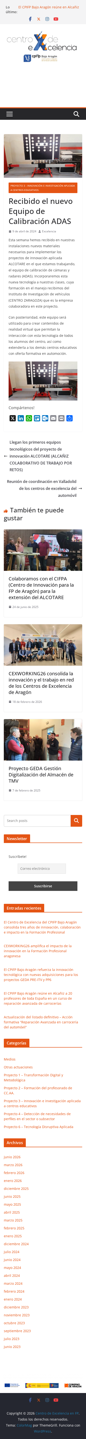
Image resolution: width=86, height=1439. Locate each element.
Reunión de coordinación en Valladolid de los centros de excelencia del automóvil (41, 488)
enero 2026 (13, 1180)
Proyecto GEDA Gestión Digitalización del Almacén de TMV (41, 774)
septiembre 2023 (17, 1331)
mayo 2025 (12, 1204)
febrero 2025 (14, 1228)
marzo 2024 (13, 1283)
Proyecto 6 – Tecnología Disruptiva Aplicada (38, 1126)
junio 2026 (12, 1157)
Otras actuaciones (18, 1067)
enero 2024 (13, 1299)
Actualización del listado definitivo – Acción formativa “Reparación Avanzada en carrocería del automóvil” (41, 1022)
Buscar (76, 820)
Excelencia (49, 231)
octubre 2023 (14, 1323)
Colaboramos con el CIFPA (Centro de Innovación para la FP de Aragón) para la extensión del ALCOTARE (41, 588)
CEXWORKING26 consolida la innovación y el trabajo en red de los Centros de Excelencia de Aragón (41, 682)
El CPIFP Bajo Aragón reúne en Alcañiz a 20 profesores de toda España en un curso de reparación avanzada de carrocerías (38, 998)
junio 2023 (12, 1346)
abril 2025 (12, 1212)
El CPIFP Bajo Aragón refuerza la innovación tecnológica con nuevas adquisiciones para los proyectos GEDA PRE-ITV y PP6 (41, 974)
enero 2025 (13, 1236)
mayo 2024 (12, 1267)
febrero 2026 (14, 1172)
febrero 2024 (14, 1291)
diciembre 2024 (16, 1244)
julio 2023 (11, 1338)
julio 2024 (11, 1252)
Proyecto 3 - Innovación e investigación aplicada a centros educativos (43, 188)
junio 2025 (12, 1196)
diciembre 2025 (16, 1188)
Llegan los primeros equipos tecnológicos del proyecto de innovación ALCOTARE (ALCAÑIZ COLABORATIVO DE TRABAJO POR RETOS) (41, 456)
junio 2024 (12, 1259)
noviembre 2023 (17, 1315)
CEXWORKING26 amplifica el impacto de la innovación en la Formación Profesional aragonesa (38, 951)
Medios (10, 1059)
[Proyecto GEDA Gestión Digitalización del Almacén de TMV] (43, 722)
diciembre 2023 (16, 1307)
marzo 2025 (13, 1220)
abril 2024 (12, 1275)
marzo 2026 (13, 1165)
